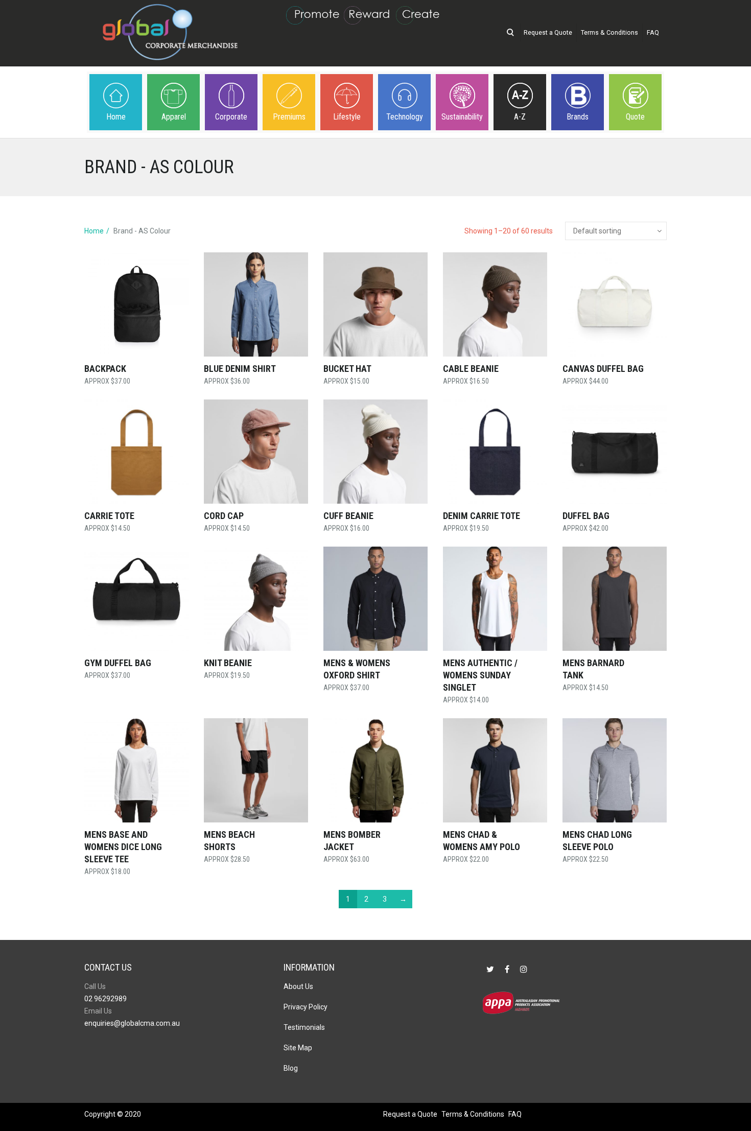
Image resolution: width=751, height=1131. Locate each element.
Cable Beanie (471, 368)
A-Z (520, 117)
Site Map (298, 1048)
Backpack (105, 368)
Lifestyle (347, 117)
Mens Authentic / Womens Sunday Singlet (480, 675)
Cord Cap (224, 515)
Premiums (289, 117)
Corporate (231, 117)
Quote (635, 117)
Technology (404, 117)
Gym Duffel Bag (117, 662)
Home (116, 117)
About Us (298, 986)
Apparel (173, 117)
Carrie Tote (109, 515)
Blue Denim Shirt (240, 368)
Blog (291, 1068)
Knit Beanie (228, 662)
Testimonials (304, 1027)
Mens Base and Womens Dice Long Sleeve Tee (123, 846)
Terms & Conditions (609, 32)
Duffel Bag (585, 515)
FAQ (653, 32)
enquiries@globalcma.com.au (132, 1023)
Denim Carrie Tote (481, 515)
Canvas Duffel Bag (603, 368)
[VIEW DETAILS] (136, 304)
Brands (578, 117)
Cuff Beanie (348, 515)
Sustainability (462, 117)
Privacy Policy (305, 1007)
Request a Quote (548, 32)
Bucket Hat (347, 368)
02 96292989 (105, 999)
